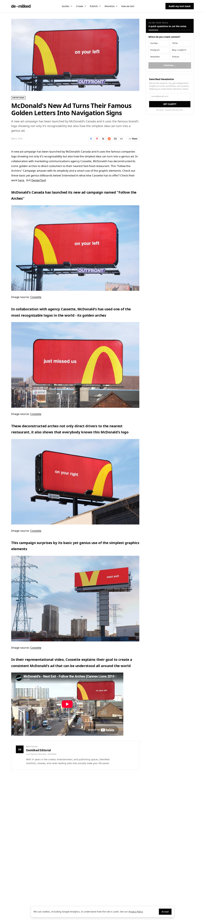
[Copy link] (121, 138)
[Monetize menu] (117, 6)
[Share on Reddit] (109, 138)
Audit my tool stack (180, 6)
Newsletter (155, 56)
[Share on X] (103, 138)
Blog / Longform (179, 50)
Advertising (18, 98)
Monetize (110, 6)
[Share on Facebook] (91, 138)
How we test (127, 6)
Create (79, 6)
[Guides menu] (71, 6)
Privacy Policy (136, 911)
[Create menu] (85, 6)
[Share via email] (115, 138)
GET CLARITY (169, 103)
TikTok (175, 43)
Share (134, 138)
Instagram (155, 50)
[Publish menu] (100, 6)
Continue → (170, 65)
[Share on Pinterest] (97, 138)
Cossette (35, 297)
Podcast (175, 56)
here (21, 180)
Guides (65, 6)
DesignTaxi (38, 180)
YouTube (154, 43)
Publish (94, 6)
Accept (165, 911)
